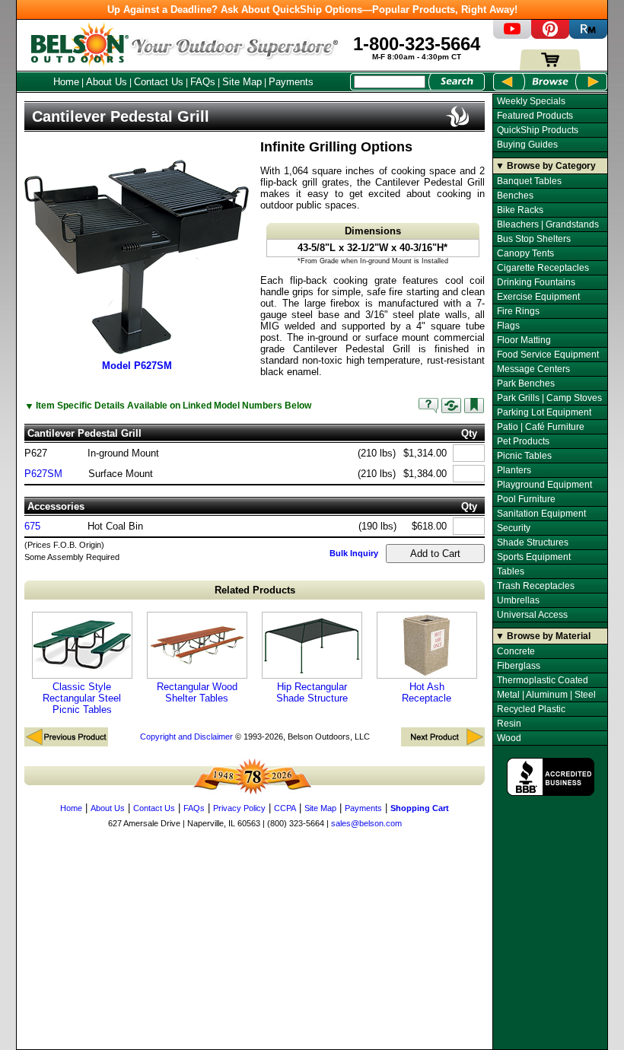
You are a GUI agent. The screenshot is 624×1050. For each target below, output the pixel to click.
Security (513, 528)
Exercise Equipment (538, 296)
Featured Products (535, 115)
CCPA (285, 808)
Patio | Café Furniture (540, 427)
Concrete (516, 651)
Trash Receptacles (536, 586)
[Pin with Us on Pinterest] (550, 35)
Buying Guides (527, 144)
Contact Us (158, 82)
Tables (510, 571)
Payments (291, 82)
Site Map (242, 82)
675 (32, 526)
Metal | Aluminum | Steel (546, 694)
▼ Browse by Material (543, 636)
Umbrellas (518, 600)
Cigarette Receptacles (543, 267)
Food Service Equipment (548, 354)
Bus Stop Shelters (534, 239)
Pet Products (523, 441)
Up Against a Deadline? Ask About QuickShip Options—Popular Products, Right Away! (312, 9)
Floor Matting (524, 340)
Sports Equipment (534, 557)
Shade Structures (532, 542)
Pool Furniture (526, 499)
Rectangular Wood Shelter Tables (197, 692)
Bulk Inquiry (354, 553)
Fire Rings (518, 311)
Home (66, 82)
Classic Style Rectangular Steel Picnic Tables (82, 698)
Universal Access (532, 614)
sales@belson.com (366, 823)
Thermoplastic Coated (542, 680)
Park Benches (526, 383)
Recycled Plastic (531, 709)
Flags (508, 325)
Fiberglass (518, 665)
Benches (515, 195)
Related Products (255, 590)
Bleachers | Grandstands (548, 224)
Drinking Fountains (536, 282)
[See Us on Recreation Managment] (588, 35)
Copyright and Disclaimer (186, 736)
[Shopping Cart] (550, 66)
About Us (106, 82)
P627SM (43, 473)
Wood (509, 738)
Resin (509, 723)
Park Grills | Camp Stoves (549, 398)
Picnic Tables (524, 455)
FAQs (202, 82)
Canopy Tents (525, 253)
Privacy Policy (239, 808)
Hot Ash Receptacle (426, 692)
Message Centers (533, 369)
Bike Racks (520, 210)
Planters (514, 470)
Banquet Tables (529, 181)
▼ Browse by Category (545, 166)
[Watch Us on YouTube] (512, 35)
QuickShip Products (537, 130)
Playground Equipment (544, 484)
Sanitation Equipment (541, 513)
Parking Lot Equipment (544, 412)
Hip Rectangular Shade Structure (312, 692)
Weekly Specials (531, 101)
